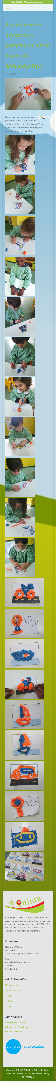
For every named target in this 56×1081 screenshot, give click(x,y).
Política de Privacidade (18, 1027)
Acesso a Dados (14, 1031)
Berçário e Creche (13, 985)
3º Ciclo (9, 1006)
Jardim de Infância (13, 990)
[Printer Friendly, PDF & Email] (43, 117)
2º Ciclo (9, 1001)
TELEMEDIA (28, 1077)
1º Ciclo (9, 995)
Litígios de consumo (16, 1022)
